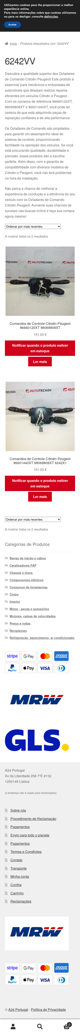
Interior (15, 601)
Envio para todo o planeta (29, 835)
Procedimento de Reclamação (33, 818)
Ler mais (40, 361)
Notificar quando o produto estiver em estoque (40, 348)
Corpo (14, 594)
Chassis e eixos (21, 572)
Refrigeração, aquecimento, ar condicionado (42, 638)
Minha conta (19, 876)
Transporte (18, 868)
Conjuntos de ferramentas (29, 587)
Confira (16, 884)
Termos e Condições (26, 851)
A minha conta (13, 1026)
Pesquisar (40, 1026)
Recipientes (18, 630)
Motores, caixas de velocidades (33, 616)
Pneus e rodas (20, 623)
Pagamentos (20, 826)
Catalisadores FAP (23, 565)
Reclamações (20, 901)
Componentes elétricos (27, 580)
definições (51, 17)
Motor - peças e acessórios (29, 609)
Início (13, 43)
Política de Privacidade (48, 1009)
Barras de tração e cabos (28, 558)
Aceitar (12, 24)
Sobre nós (18, 810)
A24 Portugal (18, 1009)
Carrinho (17, 893)
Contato (16, 859)
